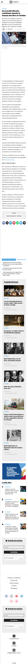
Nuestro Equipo (14, 583)
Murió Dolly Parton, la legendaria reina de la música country (13, 447)
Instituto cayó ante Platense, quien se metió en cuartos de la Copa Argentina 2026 (12, 491)
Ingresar (14, 588)
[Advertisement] (14, 64)
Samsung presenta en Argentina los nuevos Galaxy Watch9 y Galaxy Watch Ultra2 (12, 274)
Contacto (14, 585)
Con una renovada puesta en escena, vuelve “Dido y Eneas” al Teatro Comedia (13, 303)
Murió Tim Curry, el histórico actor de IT (12, 387)
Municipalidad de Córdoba (14, 216)
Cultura (4, 8)
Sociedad (7, 512)
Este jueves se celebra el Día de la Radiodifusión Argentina (14, 332)
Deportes (8, 487)
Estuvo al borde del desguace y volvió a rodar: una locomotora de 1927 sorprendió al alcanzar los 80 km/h (14, 417)
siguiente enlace (9, 159)
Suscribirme (14, 552)
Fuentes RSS (14, 580)
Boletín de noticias (15, 541)
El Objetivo (9, 29)
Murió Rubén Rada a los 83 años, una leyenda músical (12, 359)
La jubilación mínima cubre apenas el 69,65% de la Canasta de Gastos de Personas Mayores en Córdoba (11, 530)
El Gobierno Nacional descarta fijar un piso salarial (12, 268)
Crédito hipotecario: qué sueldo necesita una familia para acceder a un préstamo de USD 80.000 (12, 516)
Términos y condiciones (14, 578)
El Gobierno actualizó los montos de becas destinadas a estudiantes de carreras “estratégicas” (12, 504)
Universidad (8, 499)
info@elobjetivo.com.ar (14, 653)
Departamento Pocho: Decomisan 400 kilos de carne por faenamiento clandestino (12, 264)
